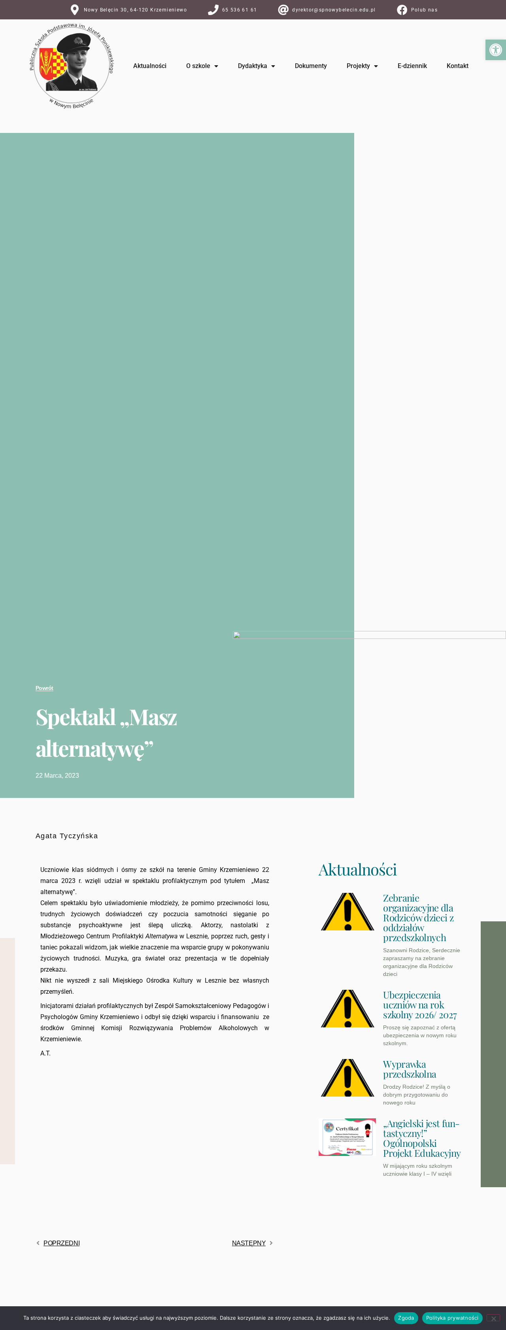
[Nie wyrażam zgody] (493, 1317)
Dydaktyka (252, 66)
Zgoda (406, 1318)
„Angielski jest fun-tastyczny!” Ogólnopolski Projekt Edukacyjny (422, 1138)
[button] (495, 50)
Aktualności (149, 66)
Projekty (358, 66)
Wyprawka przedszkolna (409, 1068)
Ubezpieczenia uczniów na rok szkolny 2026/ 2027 (420, 1004)
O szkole (198, 66)
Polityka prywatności (452, 1318)
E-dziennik (412, 66)
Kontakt (457, 66)
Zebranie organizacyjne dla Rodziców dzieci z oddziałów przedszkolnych (418, 917)
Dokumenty (311, 66)
